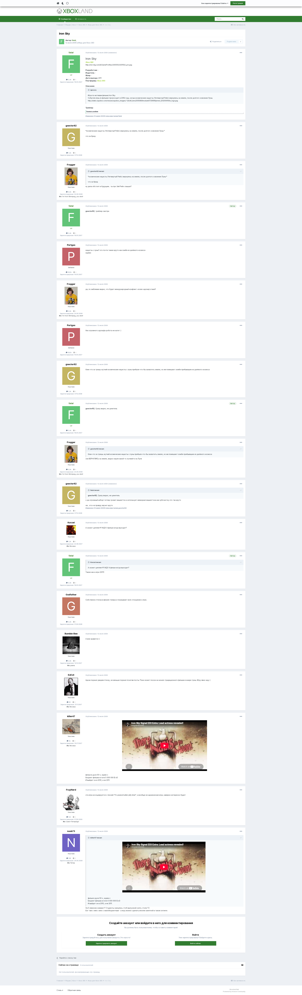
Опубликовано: (97, 53)
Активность (81, 19)
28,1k (69, 272)
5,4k (69, 80)
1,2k (69, 153)
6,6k (69, 192)
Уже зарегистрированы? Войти (214, 3)
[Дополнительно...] (240, 52)
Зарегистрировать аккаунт (106, 943)
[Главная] (58, 3)
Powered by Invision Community (234, 991)
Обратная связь (74, 990)
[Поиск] (242, 19)
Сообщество (66, 19)
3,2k (69, 622)
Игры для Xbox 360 (86, 43)
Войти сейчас (195, 943)
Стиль (59, 990)
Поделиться (216, 41)
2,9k (69, 661)
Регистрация (238, 3)
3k (69, 741)
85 (69, 702)
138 (69, 858)
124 (69, 817)
